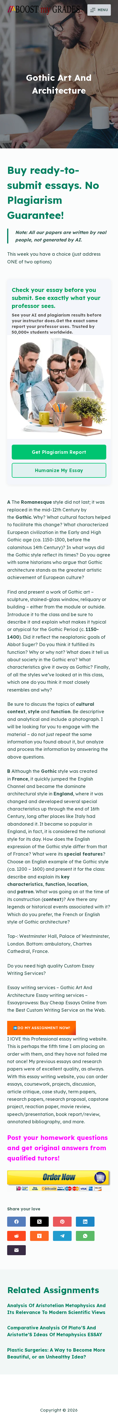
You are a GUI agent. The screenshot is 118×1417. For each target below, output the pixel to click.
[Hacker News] (39, 1236)
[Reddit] (16, 1236)
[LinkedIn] (85, 1222)
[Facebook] (16, 1222)
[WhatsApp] (85, 1236)
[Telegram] (62, 1236)
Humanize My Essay (59, 470)
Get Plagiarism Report (59, 452)
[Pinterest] (62, 1222)
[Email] (16, 1250)
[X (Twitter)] (39, 1222)
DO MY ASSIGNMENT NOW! (43, 1027)
